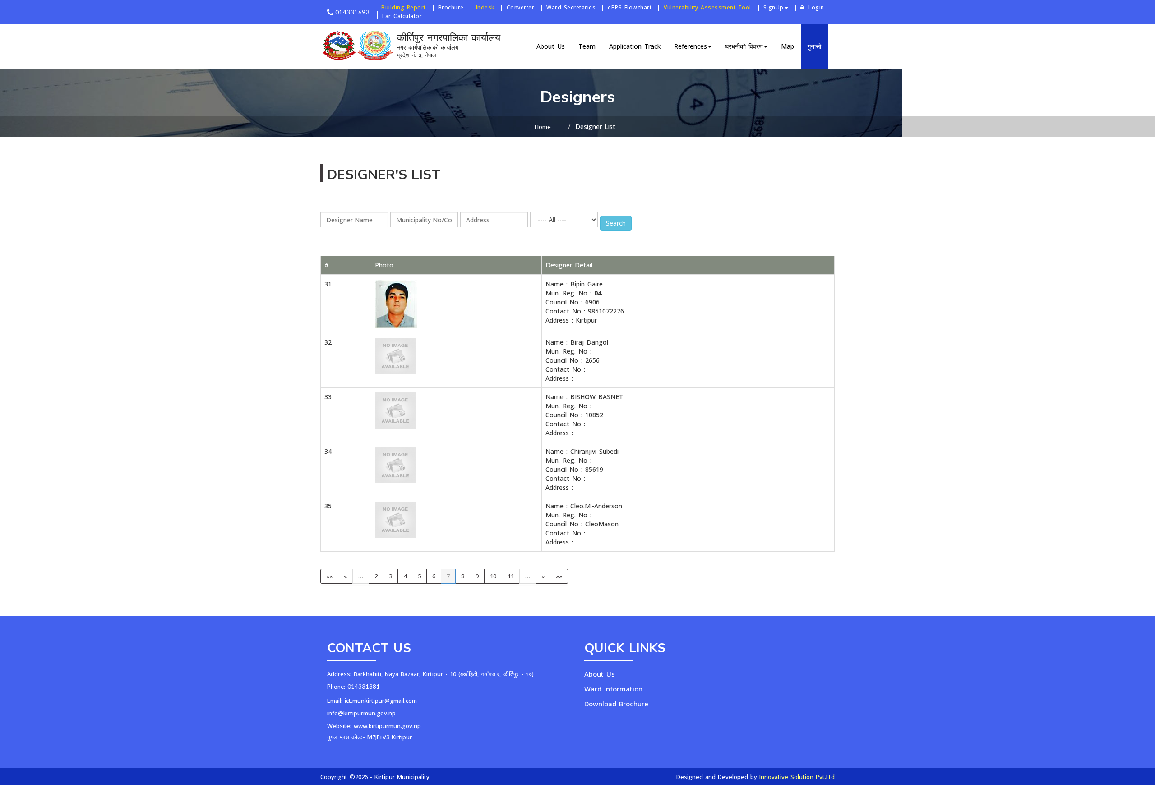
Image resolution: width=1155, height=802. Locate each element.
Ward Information (613, 688)
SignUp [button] (773, 8)
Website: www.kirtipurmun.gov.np (374, 726)
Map (787, 46)
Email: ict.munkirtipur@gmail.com (372, 700)
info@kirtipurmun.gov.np (361, 713)
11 (511, 576)
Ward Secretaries (571, 8)
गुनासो (814, 46)
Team (587, 46)
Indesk (485, 8)
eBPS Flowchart (629, 8)
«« (329, 576)
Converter (521, 8)
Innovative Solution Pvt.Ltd (797, 777)
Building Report (403, 8)
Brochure (451, 8)
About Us (550, 46)
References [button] (690, 46)
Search (616, 223)
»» (559, 576)
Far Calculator (402, 15)
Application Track (635, 46)
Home (543, 127)
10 (493, 576)
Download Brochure (616, 703)
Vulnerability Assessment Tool (707, 8)
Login (816, 8)
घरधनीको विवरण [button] (744, 46)
